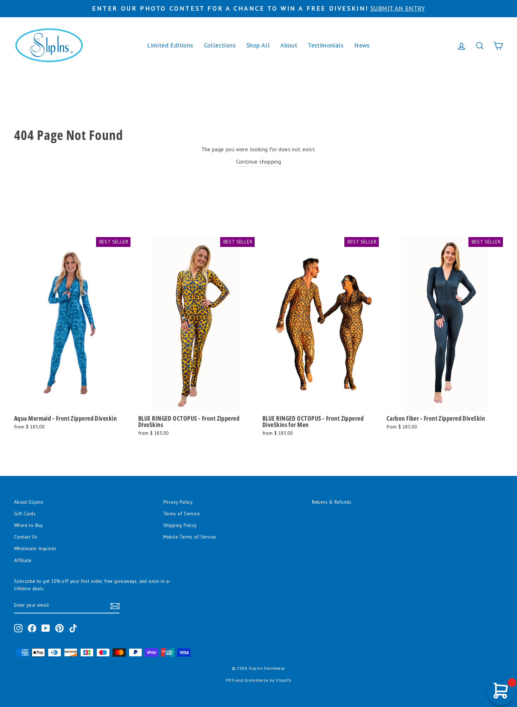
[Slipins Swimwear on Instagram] (18, 628)
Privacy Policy (178, 502)
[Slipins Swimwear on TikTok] (73, 628)
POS (230, 680)
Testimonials (326, 45)
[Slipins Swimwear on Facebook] (32, 628)
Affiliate (23, 560)
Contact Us (25, 537)
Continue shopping (258, 161)
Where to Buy (28, 525)
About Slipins (28, 502)
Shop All (258, 45)
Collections (220, 45)
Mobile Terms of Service (189, 537)
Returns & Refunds (331, 502)
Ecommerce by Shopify (267, 680)
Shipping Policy (180, 525)
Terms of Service (181, 513)
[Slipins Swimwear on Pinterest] (59, 628)
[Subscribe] (115, 605)
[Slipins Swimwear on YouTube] (46, 628)
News (362, 45)
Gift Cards (25, 513)
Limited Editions (170, 45)
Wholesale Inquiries (35, 548)
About (288, 45)
